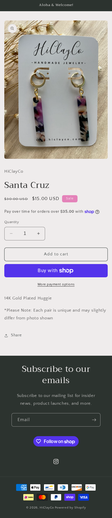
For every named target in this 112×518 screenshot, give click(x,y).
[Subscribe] (94, 420)
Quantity (11, 222)
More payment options (56, 284)
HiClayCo (47, 507)
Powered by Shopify (70, 507)
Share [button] (16, 335)
